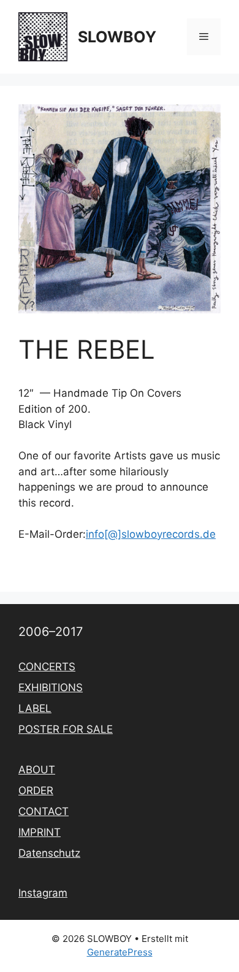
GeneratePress (120, 952)
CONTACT (43, 811)
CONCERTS (46, 666)
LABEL (34, 708)
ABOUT (36, 769)
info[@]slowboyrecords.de (151, 534)
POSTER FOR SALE (65, 729)
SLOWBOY (117, 37)
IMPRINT (39, 832)
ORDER (35, 790)
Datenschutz (49, 853)
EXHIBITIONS (50, 687)
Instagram (42, 893)
